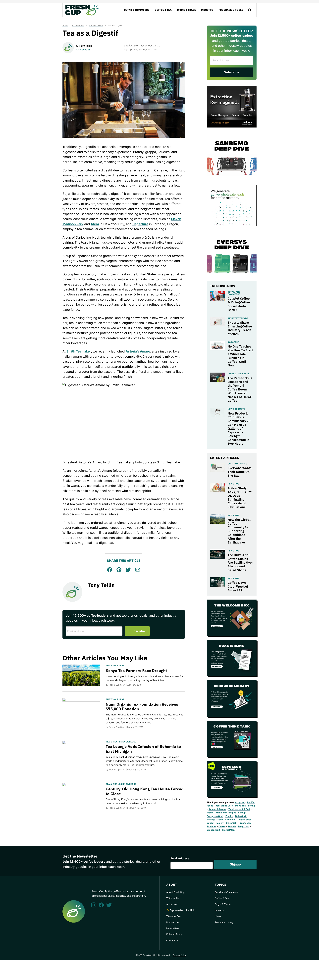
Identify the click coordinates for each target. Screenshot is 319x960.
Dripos (232, 812)
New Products (236, 409)
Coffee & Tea (163, 9)
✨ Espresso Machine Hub (180, 910)
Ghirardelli (231, 823)
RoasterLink (172, 922)
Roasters (233, 342)
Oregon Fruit (213, 830)
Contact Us (172, 940)
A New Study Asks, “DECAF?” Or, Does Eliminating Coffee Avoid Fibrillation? (240, 497)
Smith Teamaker (78, 351)
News (218, 916)
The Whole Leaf (96, 25)
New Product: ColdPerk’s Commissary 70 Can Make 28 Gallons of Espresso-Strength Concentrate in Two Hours (239, 428)
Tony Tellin (85, 45)
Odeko (221, 826)
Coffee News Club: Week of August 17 (238, 586)
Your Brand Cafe (224, 805)
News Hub (233, 483)
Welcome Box (173, 916)
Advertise (171, 904)
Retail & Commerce (136, 9)
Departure (140, 224)
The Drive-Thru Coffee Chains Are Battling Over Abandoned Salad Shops (240, 562)
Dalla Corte (241, 816)
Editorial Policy (82, 49)
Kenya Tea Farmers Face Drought (136, 670)
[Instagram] (94, 905)
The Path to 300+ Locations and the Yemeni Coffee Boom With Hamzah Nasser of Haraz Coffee (240, 389)
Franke (229, 816)
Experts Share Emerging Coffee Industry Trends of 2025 (240, 328)
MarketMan (228, 830)
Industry (207, 9)
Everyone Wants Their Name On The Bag (240, 472)
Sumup (242, 812)
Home (65, 25)
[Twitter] (109, 905)
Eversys (211, 819)
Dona (220, 819)
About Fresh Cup (175, 892)
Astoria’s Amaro (138, 351)
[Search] (250, 10)
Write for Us (172, 898)
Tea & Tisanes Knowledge (121, 741)
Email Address (179, 858)
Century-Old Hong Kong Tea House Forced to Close (145, 791)
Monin (210, 812)
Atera (95, 224)
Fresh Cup (82, 10)
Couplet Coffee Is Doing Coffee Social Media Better (239, 304)
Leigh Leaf (243, 826)
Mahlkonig (221, 812)
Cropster (240, 802)
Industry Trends (238, 318)
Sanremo (230, 819)
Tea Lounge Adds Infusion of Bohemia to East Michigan (143, 749)
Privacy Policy (179, 955)
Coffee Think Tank (239, 373)
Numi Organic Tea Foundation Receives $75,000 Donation (142, 707)
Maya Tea (240, 805)
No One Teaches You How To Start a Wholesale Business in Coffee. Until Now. (240, 355)
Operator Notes (237, 463)
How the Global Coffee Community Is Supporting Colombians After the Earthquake (239, 531)
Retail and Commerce (234, 293)
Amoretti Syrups (217, 809)
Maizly (220, 823)
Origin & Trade (186, 9)
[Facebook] (101, 905)
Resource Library (224, 922)
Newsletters (172, 928)
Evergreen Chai (215, 816)
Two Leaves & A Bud (239, 809)
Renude (232, 826)
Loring (251, 805)
